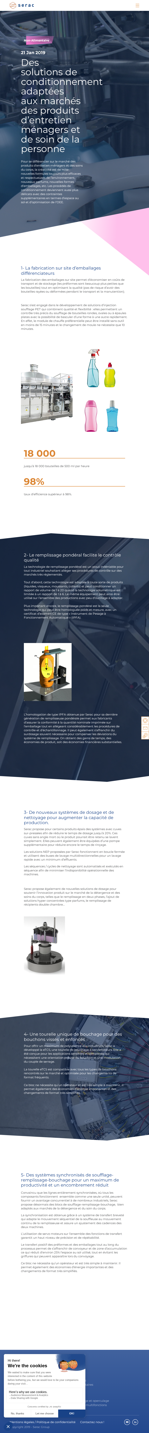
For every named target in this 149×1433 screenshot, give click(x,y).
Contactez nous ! (92, 1422)
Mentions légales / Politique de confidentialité (42, 1422)
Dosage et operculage (93, 1401)
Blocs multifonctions (92, 1405)
